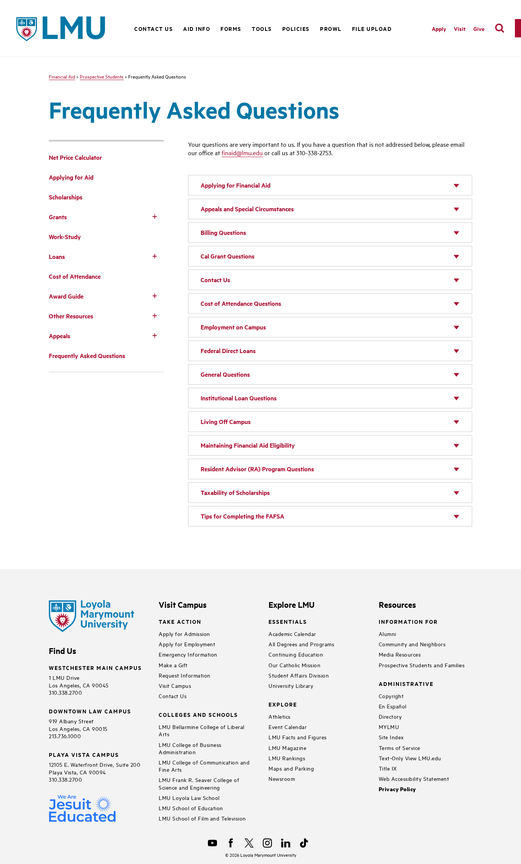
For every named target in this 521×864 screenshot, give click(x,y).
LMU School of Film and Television (202, 818)
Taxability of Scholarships (235, 492)
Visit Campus (175, 685)
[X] (249, 843)
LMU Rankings (287, 757)
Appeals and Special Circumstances (247, 208)
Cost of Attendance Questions (241, 303)
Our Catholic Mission (294, 664)
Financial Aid (62, 76)
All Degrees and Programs (301, 643)
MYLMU (389, 726)
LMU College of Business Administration (190, 748)
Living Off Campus (226, 421)
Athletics (280, 716)
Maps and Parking (291, 768)
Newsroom (282, 778)
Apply (439, 28)
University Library (291, 685)
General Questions (225, 374)
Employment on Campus (233, 327)
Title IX (388, 768)
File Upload (372, 28)
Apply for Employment (187, 643)
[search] (499, 28)
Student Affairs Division (299, 675)
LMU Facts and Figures (298, 736)
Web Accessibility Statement (414, 778)
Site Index (391, 736)
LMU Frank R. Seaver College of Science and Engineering (199, 783)
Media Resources (400, 654)
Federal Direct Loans (228, 350)
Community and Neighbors (412, 643)
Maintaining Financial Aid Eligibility (248, 445)
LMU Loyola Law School (189, 797)
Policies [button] (296, 28)
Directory (390, 716)
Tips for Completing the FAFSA (242, 516)
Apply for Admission (184, 633)
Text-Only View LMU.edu (410, 757)
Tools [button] (262, 28)
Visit (460, 28)
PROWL (331, 28)
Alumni (387, 633)
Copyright (391, 695)
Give (478, 28)
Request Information (185, 675)
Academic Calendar (292, 633)
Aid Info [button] (196, 28)
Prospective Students (102, 76)
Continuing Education (296, 654)
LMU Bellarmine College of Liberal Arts (201, 730)
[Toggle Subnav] (154, 216)
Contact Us (153, 28)
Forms (230, 28)
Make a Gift (173, 664)
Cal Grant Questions (227, 256)
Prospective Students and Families (422, 664)
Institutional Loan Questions (239, 397)
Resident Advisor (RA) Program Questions (257, 468)
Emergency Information (188, 654)
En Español (393, 706)
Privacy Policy (397, 789)
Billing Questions (223, 232)
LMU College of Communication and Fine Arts (204, 765)
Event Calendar (288, 726)
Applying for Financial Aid (235, 185)
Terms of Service (399, 747)
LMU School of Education (191, 807)
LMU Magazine (287, 747)
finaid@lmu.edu (242, 152)
